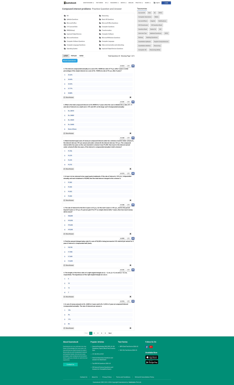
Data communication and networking (113, 45)
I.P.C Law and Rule (72, 26)
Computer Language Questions (76, 45)
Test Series (99, 2)
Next (110, 333)
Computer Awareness (144, 17)
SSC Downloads (143, 25)
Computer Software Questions (76, 41)
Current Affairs (142, 21)
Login (166, 3)
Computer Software (108, 34)
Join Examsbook (70, 60)
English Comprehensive (161, 41)
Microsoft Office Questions (110, 23)
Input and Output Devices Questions (112, 48)
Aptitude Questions (72, 19)
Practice (138, 2)
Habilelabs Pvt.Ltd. (135, 382)
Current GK (141, 13)
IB (154, 13)
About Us (95, 377)
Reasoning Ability (155, 50)
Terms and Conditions (123, 377)
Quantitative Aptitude (144, 41)
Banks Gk (153, 29)
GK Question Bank (156, 25)
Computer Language (108, 41)
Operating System (72, 48)
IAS (160, 29)
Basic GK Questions (108, 19)
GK (106, 2)
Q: (96, 70)
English (131, 2)
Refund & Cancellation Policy (144, 377)
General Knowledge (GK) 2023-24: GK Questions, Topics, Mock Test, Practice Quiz (103, 348)
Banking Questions (152, 37)
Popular (74, 56)
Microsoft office (71, 23)
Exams (147, 2)
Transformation (107, 30)
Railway (140, 37)
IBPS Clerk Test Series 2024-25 (129, 346)
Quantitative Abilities (144, 45)
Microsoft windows (72, 37)
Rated (81, 56)
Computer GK (142, 50)
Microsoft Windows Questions (111, 37)
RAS (149, 13)
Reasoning (113, 2)
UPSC (166, 33)
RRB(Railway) (71, 30)
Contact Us (70, 364)
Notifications (162, 21)
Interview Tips (142, 33)
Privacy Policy (106, 377)
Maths (123, 2)
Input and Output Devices (74, 34)
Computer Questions (108, 26)
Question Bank (88, 2)
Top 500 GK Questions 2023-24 (101, 363)
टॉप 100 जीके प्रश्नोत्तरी (97, 354)
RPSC (160, 13)
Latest (66, 56)
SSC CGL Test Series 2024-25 (128, 350)
